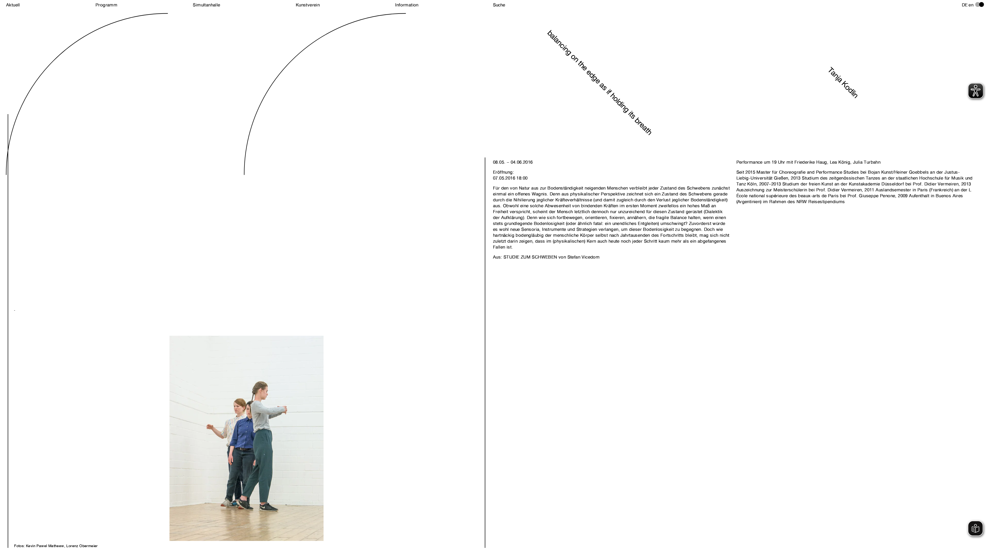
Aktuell (13, 4)
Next (130, 420)
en (971, 4)
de (965, 4)
